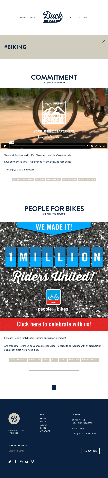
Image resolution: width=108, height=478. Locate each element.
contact (84, 18)
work (22, 18)
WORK (43, 421)
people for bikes (18, 359)
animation (74, 359)
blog (72, 18)
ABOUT (43, 425)
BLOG (43, 428)
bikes (54, 359)
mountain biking (87, 179)
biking (63, 359)
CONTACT (45, 431)
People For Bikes (54, 209)
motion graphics (90, 359)
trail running (69, 179)
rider (46, 359)
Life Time (40, 179)
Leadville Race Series (60, 162)
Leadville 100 (53, 179)
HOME (43, 418)
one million (34, 359)
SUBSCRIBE (91, 451)
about (33, 18)
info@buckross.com (84, 433)
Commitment (54, 77)
